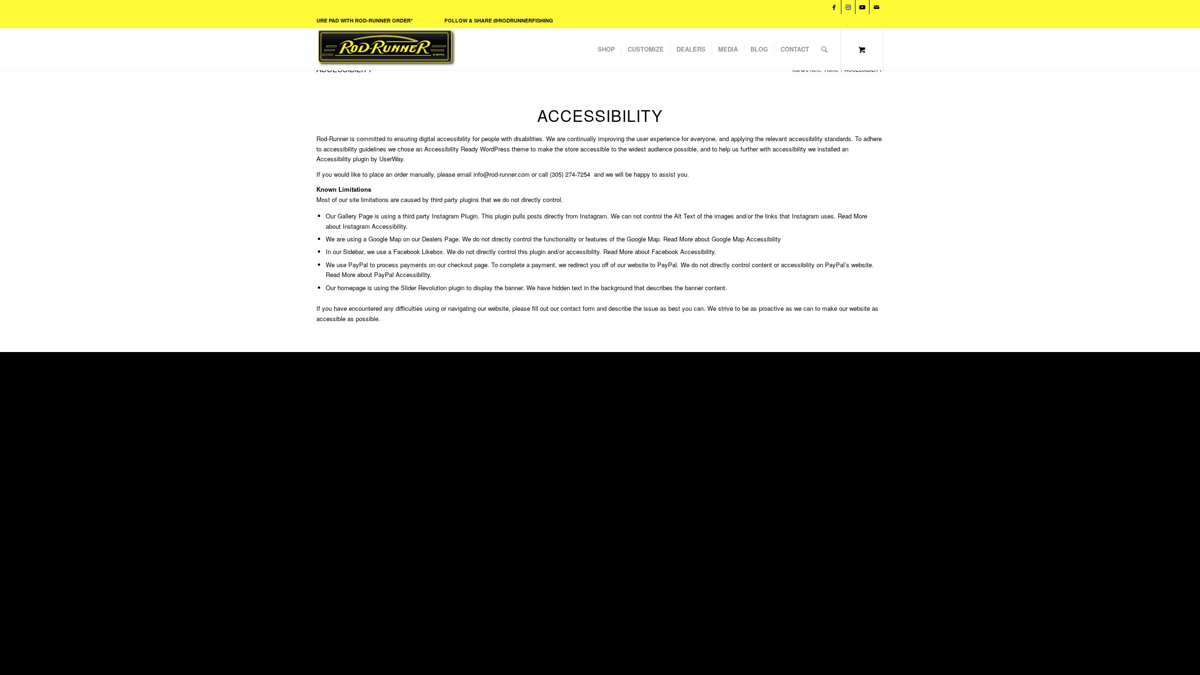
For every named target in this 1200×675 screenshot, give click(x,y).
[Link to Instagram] (848, 7)
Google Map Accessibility (746, 238)
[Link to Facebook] (834, 7)
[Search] (824, 49)
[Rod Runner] (458, 49)
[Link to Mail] (877, 7)
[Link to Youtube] (862, 7)
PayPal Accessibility (402, 274)
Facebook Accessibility (683, 251)
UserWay (391, 158)
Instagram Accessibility (374, 226)
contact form (578, 308)
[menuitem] (606, 49)
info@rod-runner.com (501, 174)
